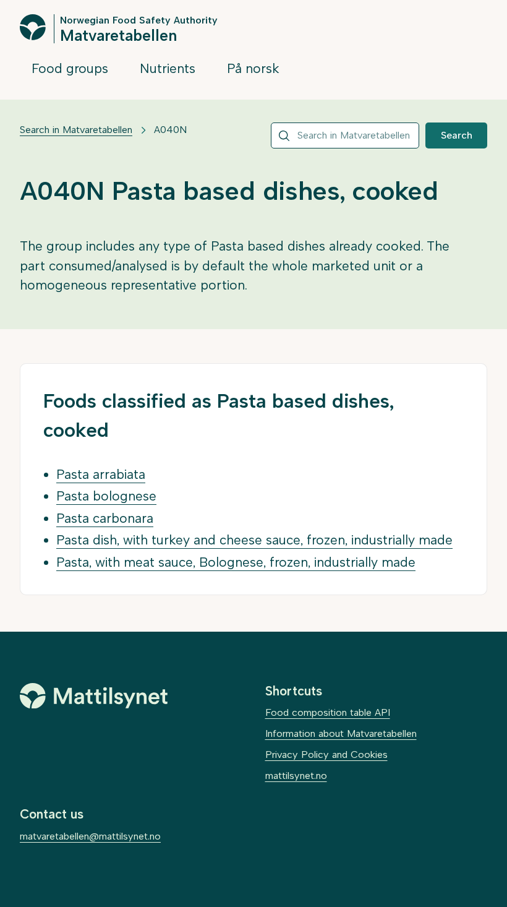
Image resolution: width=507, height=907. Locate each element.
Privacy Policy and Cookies (326, 754)
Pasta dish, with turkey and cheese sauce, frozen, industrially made (254, 540)
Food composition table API (327, 712)
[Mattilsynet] (94, 696)
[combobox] (345, 135)
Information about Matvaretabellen (341, 733)
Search (456, 135)
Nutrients (167, 68)
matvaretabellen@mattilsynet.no (90, 836)
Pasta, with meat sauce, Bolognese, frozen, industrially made (235, 562)
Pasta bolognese (106, 496)
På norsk (253, 68)
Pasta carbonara (104, 518)
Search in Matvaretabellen (76, 129)
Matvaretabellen (118, 34)
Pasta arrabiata (100, 474)
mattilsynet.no (296, 775)
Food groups (70, 68)
